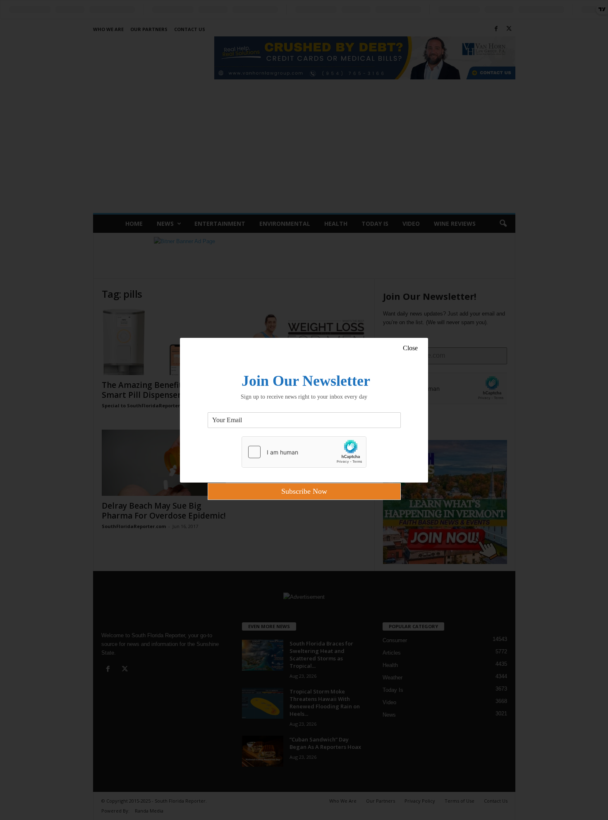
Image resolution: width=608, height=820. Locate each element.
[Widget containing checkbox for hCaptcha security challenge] (304, 452)
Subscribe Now (304, 491)
